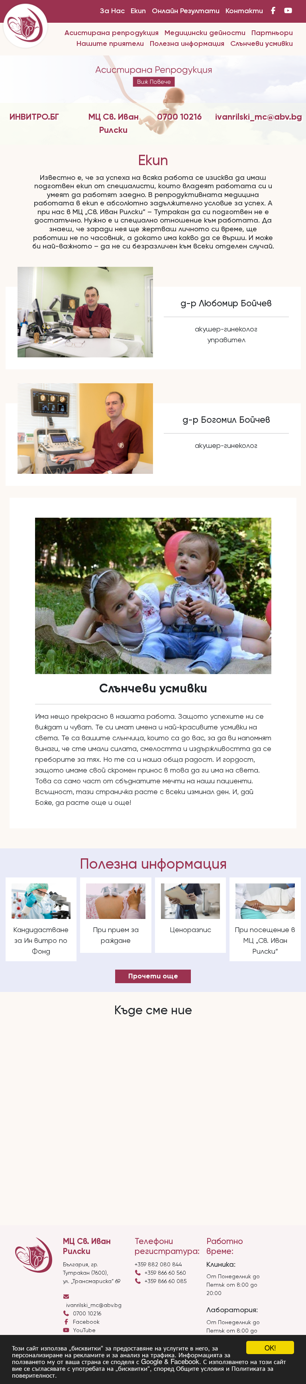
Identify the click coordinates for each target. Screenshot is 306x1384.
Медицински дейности (205, 33)
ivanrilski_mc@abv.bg (258, 117)
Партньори (272, 33)
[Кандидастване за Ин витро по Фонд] (41, 901)
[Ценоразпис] (190, 901)
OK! (270, 1347)
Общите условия (200, 1368)
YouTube (83, 1330)
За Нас (112, 11)
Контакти (244, 11)
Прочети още (153, 976)
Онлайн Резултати (186, 11)
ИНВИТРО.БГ (34, 117)
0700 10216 (179, 117)
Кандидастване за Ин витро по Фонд (41, 941)
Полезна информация (187, 43)
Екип (138, 11)
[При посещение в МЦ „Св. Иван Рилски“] (265, 901)
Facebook (85, 1322)
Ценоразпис (190, 930)
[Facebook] (273, 11)
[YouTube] (288, 11)
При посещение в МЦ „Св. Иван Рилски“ (265, 941)
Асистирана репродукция (112, 33)
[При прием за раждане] (115, 901)
